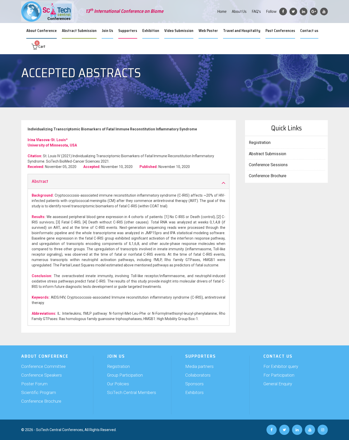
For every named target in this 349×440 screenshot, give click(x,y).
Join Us (107, 31)
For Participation (278, 375)
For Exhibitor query (280, 366)
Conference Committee (43, 366)
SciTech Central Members (131, 392)
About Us (239, 11)
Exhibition (150, 31)
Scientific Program (38, 392)
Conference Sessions (268, 164)
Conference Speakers (41, 375)
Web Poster (208, 31)
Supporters (127, 31)
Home (222, 11)
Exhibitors (194, 392)
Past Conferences (280, 31)
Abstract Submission (79, 31)
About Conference (41, 31)
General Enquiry (277, 383)
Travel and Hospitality (241, 31)
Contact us (309, 31)
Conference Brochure (267, 175)
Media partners (199, 366)
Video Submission (178, 31)
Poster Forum (34, 383)
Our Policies (118, 383)
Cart (40, 46)
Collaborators (198, 375)
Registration (260, 142)
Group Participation (125, 375)
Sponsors (194, 383)
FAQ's (256, 11)
